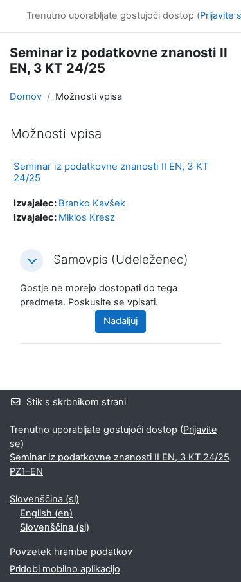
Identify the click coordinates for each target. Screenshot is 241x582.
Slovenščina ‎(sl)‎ (44, 499)
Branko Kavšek (91, 203)
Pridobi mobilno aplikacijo (65, 569)
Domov (26, 96)
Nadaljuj (120, 321)
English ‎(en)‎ (46, 513)
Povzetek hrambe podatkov (71, 552)
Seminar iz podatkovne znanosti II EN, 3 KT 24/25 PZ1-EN (119, 464)
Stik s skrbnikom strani (76, 402)
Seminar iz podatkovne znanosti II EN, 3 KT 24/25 (111, 172)
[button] (31, 260)
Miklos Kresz (86, 217)
